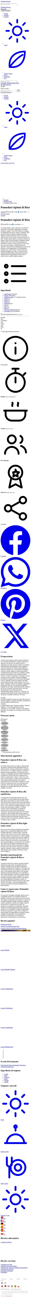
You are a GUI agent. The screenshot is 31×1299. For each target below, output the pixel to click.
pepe (5, 306)
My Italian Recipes (6, 84)
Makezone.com (9, 1296)
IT (1, 163)
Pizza (17, 83)
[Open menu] (4, 87)
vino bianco (7, 311)
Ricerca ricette (3, 9)
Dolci (5, 75)
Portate (6, 13)
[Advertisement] (15, 180)
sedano (6, 298)
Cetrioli (6, 1082)
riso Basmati (7, 294)
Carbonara (3, 83)
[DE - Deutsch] (5, 1286)
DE (8, 163)
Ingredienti (7, 76)
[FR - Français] (9, 1286)
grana (5, 308)
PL (13, 163)
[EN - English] (2, 1286)
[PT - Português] (15, 1286)
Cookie (18, 1279)
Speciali (6, 17)
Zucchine (6, 1077)
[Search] (18, 90)
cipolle (6, 302)
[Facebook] (2, 1283)
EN (3, 163)
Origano (6, 1080)
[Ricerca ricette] (2, 87)
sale (5, 305)
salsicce (6, 295)
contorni (3, 212)
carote (5, 300)
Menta (6, 1079)
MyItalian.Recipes (6, 1)
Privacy (11, 1279)
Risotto (14, 83)
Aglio (5, 1076)
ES (10, 163)
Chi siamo (3, 1279)
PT (11, 163)
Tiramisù (9, 83)
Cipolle (6, 1074)
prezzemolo (7, 303)
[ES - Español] (12, 1286)
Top (5, 78)
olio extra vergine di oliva (11, 309)
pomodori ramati (8, 297)
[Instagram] (5, 1283)
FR (5, 163)
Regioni (6, 15)
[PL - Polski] (18, 1286)
